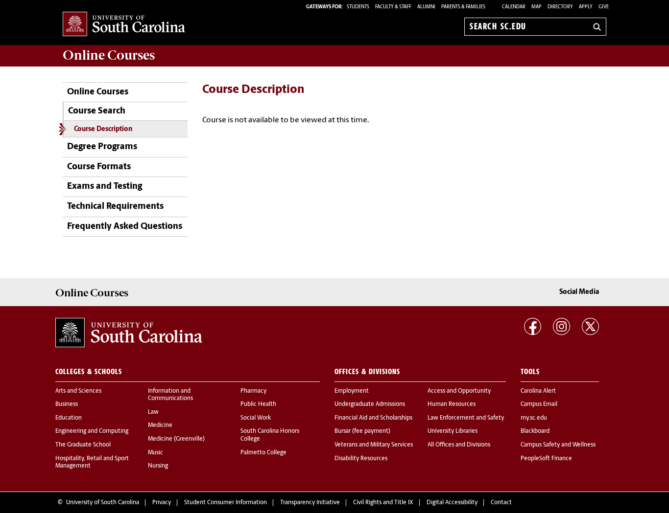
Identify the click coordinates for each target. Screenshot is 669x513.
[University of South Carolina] (128, 332)
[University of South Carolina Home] (124, 25)
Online (109, 55)
